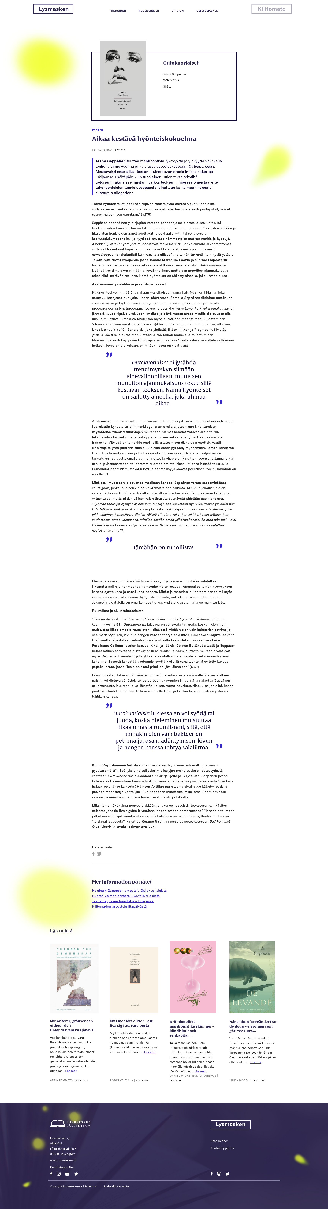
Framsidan (118, 11)
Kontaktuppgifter (62, 1167)
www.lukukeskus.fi (63, 1160)
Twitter (99, 854)
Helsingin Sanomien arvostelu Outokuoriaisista (129, 890)
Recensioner (149, 11)
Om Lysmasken (207, 11)
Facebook (94, 854)
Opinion (178, 11)
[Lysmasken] (53, 13)
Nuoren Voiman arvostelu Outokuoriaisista (126, 895)
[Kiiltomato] (271, 13)
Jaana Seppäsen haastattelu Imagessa (123, 901)
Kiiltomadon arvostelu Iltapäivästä (119, 906)
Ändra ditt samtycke (116, 1186)
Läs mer (71, 1070)
